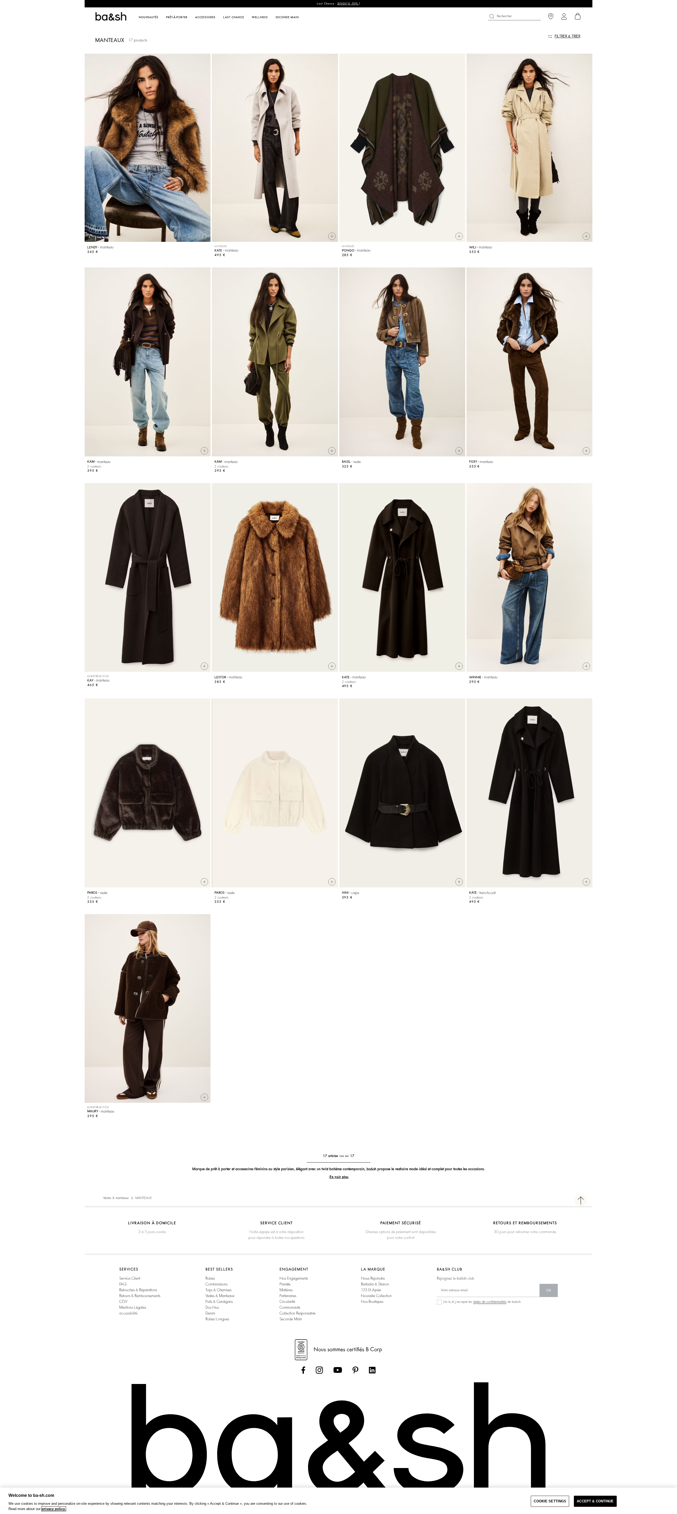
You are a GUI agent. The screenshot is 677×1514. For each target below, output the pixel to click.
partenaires (288, 1296)
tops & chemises (218, 1290)
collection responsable (297, 1313)
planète (285, 1284)
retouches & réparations (138, 1290)
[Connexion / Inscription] (564, 16)
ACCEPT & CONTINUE (595, 1501)
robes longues (217, 1319)
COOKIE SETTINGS (550, 1501)
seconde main (291, 1319)
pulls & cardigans (219, 1301)
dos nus (212, 1307)
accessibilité (128, 1313)
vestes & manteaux (219, 1296)
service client (129, 1278)
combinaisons (216, 1284)
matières (286, 1290)
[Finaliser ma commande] (578, 16)
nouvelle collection (376, 1296)
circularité (287, 1301)
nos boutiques (372, 1301)
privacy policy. (54, 1509)
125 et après (371, 1290)
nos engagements (294, 1278)
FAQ (122, 1284)
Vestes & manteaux (116, 1198)
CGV (123, 1301)
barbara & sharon (375, 1284)
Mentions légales (132, 1307)
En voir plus (339, 1177)
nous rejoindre (373, 1278)
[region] (338, 1501)
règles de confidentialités (489, 1301)
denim (210, 1313)
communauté (290, 1307)
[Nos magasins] (550, 16)
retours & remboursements (139, 1296)
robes (210, 1278)
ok (548, 1290)
